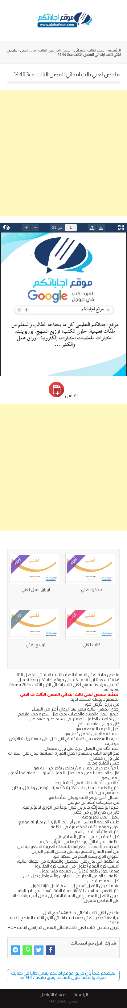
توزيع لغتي (35, 644)
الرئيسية (114, 50)
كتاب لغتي (91, 644)
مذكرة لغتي (91, 589)
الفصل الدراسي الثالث (55, 50)
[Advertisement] (63, 153)
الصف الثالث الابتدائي (89, 50)
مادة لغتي (28, 50)
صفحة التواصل (53, 994)
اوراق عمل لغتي (36, 589)
